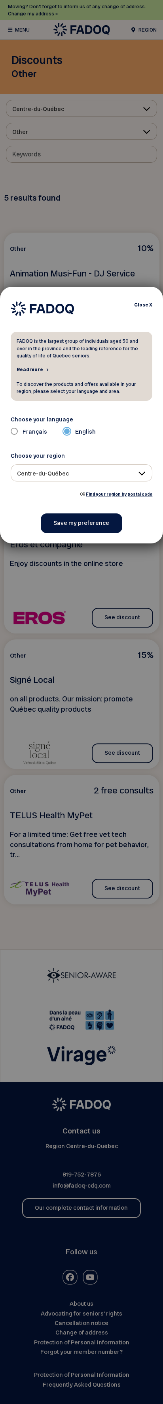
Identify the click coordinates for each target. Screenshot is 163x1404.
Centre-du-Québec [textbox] (43, 473)
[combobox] (82, 472)
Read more (30, 369)
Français (35, 432)
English (85, 432)
